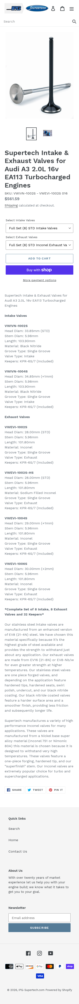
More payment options (39, 280)
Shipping (11, 205)
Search (14, 829)
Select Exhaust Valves (21, 237)
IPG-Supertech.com (31, 990)
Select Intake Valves (20, 220)
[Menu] (71, 8)
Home (13, 840)
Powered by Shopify (59, 990)
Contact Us (17, 851)
